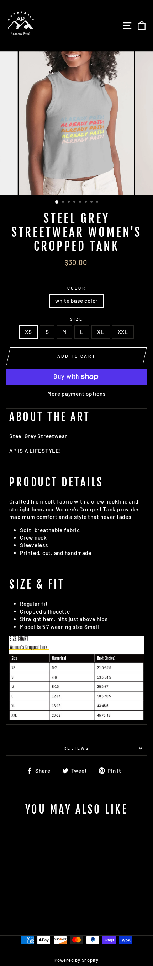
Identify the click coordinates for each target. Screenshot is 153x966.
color (76, 288)
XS (28, 332)
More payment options (76, 393)
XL (100, 332)
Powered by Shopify (76, 960)
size (76, 319)
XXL (123, 332)
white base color (76, 300)
